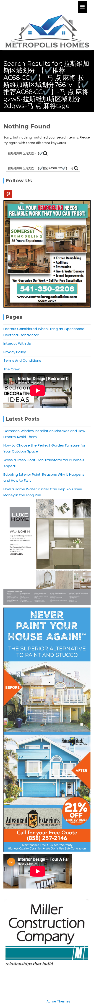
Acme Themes (58, 1001)
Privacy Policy (14, 352)
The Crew (11, 369)
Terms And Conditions (22, 360)
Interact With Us (17, 343)
